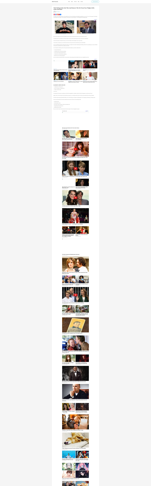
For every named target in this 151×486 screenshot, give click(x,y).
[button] (95, 2)
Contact (81, 1)
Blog (78, 1)
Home (69, 1)
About (72, 1)
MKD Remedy (55, 1)
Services (75, 1)
